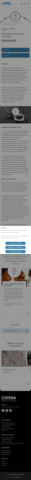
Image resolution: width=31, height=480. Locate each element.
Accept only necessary (15, 247)
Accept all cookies (15, 243)
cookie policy (14, 238)
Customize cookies (15, 251)
